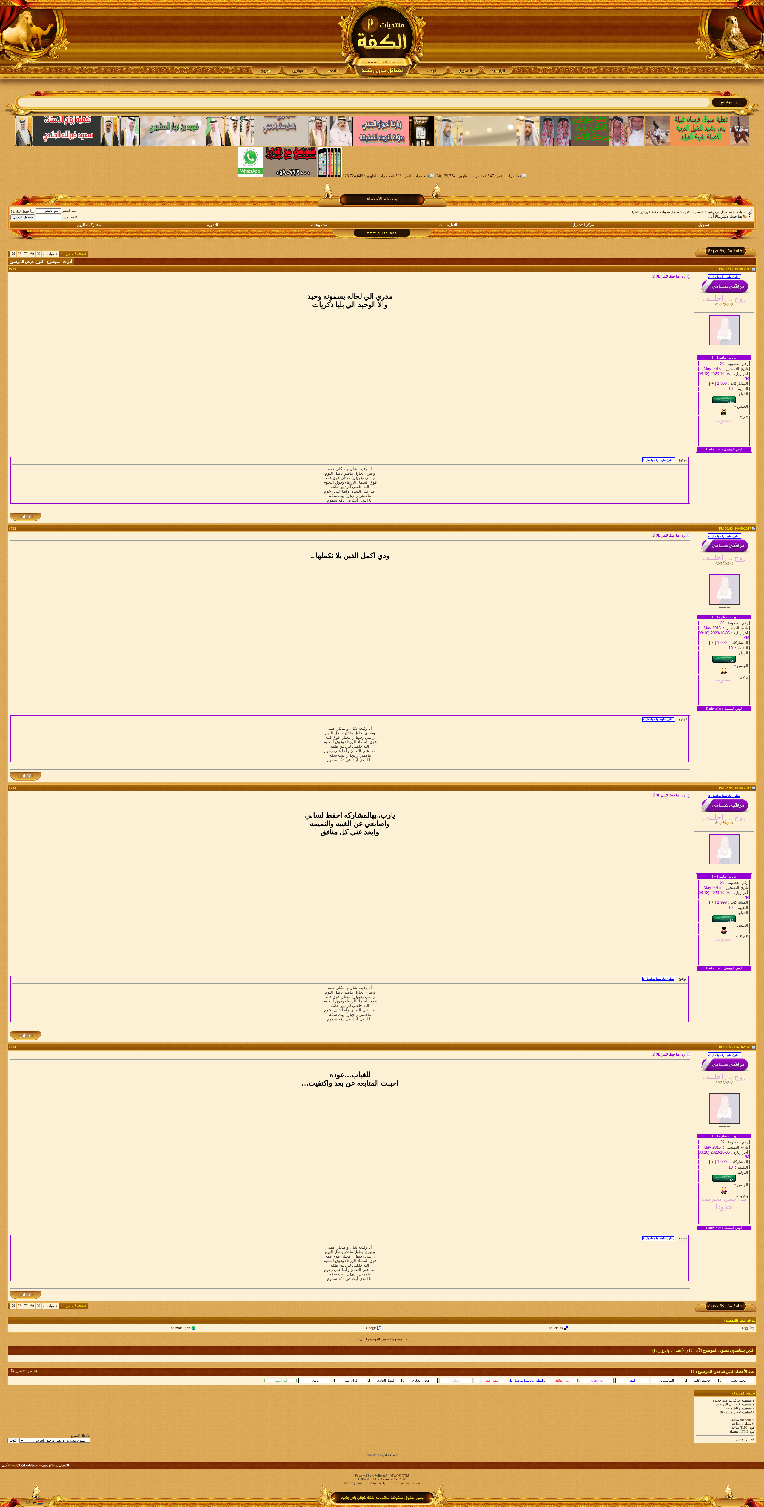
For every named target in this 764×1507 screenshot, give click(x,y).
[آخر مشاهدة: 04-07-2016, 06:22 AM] (385, 1380)
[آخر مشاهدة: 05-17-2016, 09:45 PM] (597, 1380)
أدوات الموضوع (59, 261)
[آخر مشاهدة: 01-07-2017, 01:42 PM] (421, 1380)
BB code (745, 1420)
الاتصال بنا (62, 1465)
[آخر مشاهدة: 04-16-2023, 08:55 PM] (526, 1380)
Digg (745, 1328)
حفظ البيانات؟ (19, 211)
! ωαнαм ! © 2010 (393, 1479)
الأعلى (6, 1465)
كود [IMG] (747, 1427)
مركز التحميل (583, 225)
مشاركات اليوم (89, 225)
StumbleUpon (180, 1328)
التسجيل (705, 225)
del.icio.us (556, 1328)
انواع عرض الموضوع (26, 261)
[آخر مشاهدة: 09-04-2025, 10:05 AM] (561, 1380)
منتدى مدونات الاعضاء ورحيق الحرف (654, 212)
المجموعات (320, 225)
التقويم (212, 225)
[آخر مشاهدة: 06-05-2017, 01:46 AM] (737, 1380)
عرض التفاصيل (26, 1371)
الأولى (52, 253)
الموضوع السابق (393, 1339)
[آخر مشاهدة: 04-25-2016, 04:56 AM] (491, 1380)
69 (32, 253)
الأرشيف (47, 1465)
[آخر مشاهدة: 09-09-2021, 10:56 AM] (456, 1380)
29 (38, 253)
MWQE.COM (399, 1475)
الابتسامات (747, 1423)
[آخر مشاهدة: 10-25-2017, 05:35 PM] (280, 1380)
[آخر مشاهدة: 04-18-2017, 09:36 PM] (702, 1380)
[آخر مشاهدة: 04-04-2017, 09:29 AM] (350, 1380)
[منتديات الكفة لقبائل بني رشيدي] (382, 39)
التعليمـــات (448, 225)
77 (26, 253)
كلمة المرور (69, 217)
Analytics (384, 1483)
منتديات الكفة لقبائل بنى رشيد (727, 212)
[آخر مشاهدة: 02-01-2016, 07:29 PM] (315, 1380)
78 (19, 253)
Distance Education (406, 1483)
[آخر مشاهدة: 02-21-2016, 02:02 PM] (667, 1380)
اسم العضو (70, 210)
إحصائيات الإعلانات (25, 1465)
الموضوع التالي (370, 1339)
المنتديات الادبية (693, 212)
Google (371, 1328)
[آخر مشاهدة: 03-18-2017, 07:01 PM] (632, 1380)
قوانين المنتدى (744, 1439)
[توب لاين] (34, 1503)
